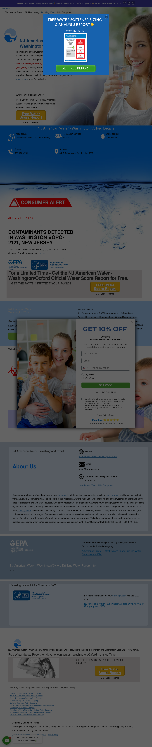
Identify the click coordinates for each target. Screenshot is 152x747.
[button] (106, 17)
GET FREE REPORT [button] (76, 68)
